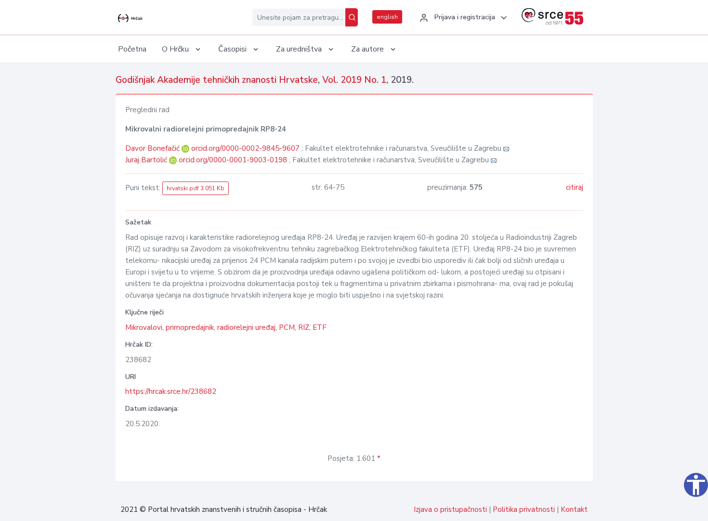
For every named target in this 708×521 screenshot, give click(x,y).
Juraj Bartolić (147, 160)
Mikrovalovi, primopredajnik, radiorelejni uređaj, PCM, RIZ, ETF (226, 327)
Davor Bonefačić (153, 148)
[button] (461, 17)
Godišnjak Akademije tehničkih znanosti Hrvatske (217, 80)
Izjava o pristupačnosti (450, 509)
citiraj (574, 187)
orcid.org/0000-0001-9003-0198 (233, 160)
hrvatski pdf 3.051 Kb (195, 188)
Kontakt (574, 509)
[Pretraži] (351, 17)
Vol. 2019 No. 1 (354, 80)
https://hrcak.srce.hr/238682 (170, 391)
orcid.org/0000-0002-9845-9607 (245, 148)
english (387, 17)
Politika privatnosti (524, 509)
